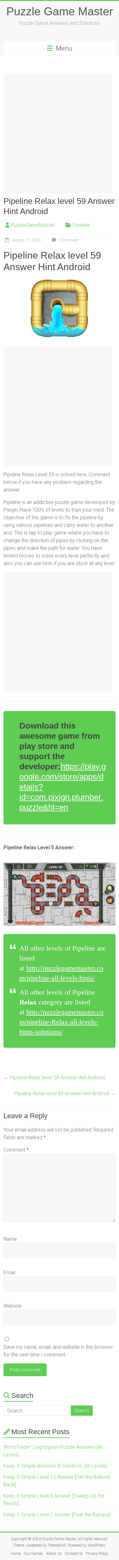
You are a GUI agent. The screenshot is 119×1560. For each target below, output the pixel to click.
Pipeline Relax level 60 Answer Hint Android (65, 1093)
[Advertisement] (59, 133)
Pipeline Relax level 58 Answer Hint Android (54, 1078)
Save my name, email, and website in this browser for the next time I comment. (58, 1351)
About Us (54, 1553)
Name (10, 1239)
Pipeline (81, 225)
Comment (16, 1150)
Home (16, 1553)
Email (9, 1272)
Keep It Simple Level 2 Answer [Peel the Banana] (57, 1515)
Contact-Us (74, 1553)
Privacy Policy (97, 1553)
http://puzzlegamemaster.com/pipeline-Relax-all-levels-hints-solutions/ (61, 1022)
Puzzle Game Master (59, 11)
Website (12, 1306)
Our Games (33, 1553)
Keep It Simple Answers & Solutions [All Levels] (55, 1466)
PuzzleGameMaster (33, 225)
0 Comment (68, 240)
